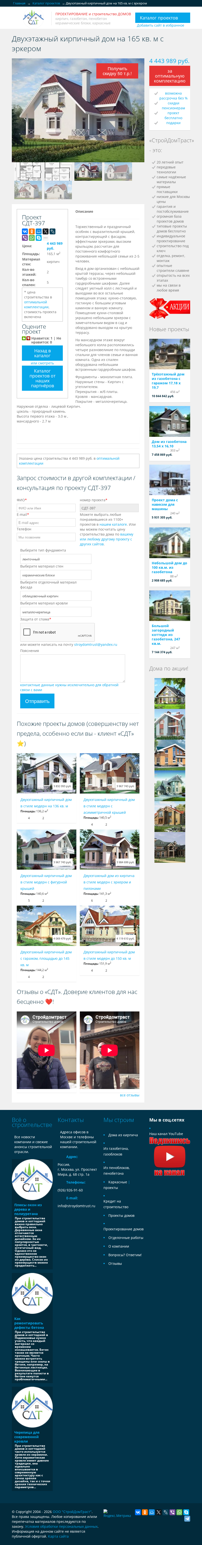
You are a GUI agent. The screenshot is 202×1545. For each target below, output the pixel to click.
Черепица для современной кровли (26, 1437)
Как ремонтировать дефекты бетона (29, 1323)
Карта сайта (58, 1536)
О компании (118, 1246)
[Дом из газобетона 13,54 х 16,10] (169, 421)
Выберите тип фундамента (43, 550)
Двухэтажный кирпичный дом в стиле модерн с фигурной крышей (46, 882)
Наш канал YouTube (166, 1133)
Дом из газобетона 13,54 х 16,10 (169, 443)
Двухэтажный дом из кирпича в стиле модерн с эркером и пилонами (109, 882)
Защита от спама (35, 619)
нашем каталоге (113, 524)
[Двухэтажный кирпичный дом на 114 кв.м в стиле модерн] (169, 724)
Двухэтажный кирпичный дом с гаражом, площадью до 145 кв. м (46, 958)
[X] (46, 231)
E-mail (23, 514)
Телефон (24, 529)
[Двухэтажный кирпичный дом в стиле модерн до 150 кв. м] (109, 926)
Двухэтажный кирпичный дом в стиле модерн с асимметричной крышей (109, 806)
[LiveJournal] (52, 231)
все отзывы (129, 1095)
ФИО (22, 500)
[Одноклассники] (32, 231)
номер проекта (93, 500)
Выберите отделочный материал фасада (48, 584)
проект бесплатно (173, 115)
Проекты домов (121, 1215)
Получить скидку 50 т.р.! (117, 70)
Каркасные (117, 1182)
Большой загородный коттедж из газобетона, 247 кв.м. (166, 634)
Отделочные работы (125, 1237)
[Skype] (39, 238)
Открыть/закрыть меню (16, 18)
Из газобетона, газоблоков (116, 1151)
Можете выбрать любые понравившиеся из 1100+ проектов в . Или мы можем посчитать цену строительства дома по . (108, 529)
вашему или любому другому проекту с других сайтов (106, 539)
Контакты (71, 1120)
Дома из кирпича (123, 1135)
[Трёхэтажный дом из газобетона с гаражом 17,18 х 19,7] (169, 354)
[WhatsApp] (32, 238)
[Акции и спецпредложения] (169, 308)
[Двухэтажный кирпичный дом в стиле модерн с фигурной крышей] (46, 849)
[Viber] (25, 238)
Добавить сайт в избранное (160, 25)
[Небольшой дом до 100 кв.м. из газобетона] (169, 542)
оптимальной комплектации (36, 304)
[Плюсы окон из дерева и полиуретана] (32, 1179)
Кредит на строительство (115, 1204)
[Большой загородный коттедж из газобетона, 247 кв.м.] (169, 605)
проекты (110, 1187)
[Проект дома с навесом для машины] (169, 480)
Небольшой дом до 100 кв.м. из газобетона (169, 567)
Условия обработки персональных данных (61, 1526)
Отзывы (115, 1263)
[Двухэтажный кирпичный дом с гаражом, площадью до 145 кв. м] (46, 926)
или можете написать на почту (68, 644)
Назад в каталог (42, 353)
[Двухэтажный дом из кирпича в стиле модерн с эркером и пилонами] (109, 849)
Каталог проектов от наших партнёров (42, 378)
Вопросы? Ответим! (125, 1254)
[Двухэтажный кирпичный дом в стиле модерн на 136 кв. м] (46, 773)
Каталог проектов (159, 18)
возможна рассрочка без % (173, 95)
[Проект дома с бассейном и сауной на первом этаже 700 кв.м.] (169, 847)
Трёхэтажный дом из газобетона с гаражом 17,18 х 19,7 (168, 381)
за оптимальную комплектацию (169, 76)
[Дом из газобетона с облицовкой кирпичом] (169, 785)
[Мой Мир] (39, 231)
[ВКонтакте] (25, 231)
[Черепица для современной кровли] (32, 1407)
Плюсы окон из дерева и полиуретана (28, 1209)
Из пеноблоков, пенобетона (116, 1170)
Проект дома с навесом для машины (165, 504)
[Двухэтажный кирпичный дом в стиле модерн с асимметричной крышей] (109, 773)
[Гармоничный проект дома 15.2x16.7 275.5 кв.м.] (169, 816)
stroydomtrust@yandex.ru (95, 644)
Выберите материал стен (41, 566)
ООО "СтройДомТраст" (72, 1511)
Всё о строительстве (32, 1122)
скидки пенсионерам (173, 105)
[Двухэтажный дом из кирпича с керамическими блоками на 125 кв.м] (169, 754)
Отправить (37, 700)
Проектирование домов (123, 1229)
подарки (173, 122)
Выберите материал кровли (44, 603)
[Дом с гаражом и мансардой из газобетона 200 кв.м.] (169, 693)
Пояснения (29, 650)
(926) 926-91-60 (70, 1190)
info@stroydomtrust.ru (76, 1205)
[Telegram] (187, 1519)
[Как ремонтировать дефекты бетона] (32, 1293)
